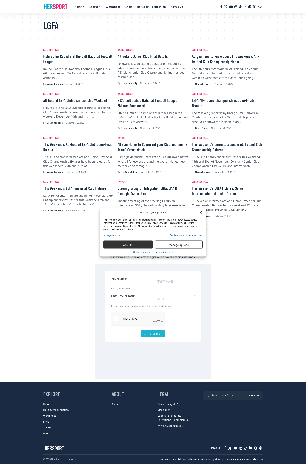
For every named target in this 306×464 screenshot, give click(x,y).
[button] (201, 212)
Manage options (179, 244)
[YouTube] (231, 6)
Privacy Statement (164, 252)
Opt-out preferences (143, 252)
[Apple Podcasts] (254, 6)
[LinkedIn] (245, 6)
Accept (128, 244)
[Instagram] (236, 6)
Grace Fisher (201, 128)
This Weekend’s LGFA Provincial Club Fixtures (74, 189)
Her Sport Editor (129, 171)
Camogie (122, 138)
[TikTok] (240, 6)
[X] (225, 6)
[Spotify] (249, 6)
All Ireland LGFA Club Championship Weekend (75, 101)
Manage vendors (111, 235)
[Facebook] (221, 6)
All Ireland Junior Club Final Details (143, 57)
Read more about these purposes (186, 235)
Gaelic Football (51, 50)
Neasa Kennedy (54, 84)
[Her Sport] (55, 7)
